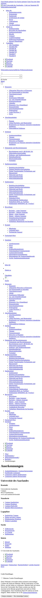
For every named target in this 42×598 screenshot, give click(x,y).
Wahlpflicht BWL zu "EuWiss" (19, 202)
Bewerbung (8, 207)
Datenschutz (13, 565)
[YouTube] (8, 61)
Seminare (8, 132)
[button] (4, 79)
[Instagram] (9, 64)
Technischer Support (15, 232)
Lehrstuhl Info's (14, 230)
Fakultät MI (13, 50)
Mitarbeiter (12, 228)
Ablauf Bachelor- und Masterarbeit (20, 123)
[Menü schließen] (2, 83)
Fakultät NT (13, 52)
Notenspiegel (13, 110)
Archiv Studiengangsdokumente (19, 258)
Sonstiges (8, 240)
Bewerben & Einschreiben (17, 30)
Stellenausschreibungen (16, 39)
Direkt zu (9, 27)
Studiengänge (9, 182)
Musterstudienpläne (15, 159)
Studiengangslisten (11, 164)
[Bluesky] (8, 63)
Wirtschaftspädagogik (16, 178)
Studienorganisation (15, 32)
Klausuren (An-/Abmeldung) (18, 105)
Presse (11, 19)
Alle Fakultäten (14, 45)
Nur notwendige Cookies (21, 596)
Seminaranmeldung (15, 135)
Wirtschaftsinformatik (16, 176)
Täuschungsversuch (15, 94)
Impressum (4, 565)
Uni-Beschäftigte (14, 25)
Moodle (11, 34)
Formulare (12, 160)
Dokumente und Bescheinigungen (16, 148)
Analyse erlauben (7, 596)
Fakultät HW (13, 47)
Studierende (13, 16)
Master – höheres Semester (17, 216)
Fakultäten (9, 43)
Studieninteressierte (15, 12)
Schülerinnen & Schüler (16, 18)
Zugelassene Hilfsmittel (16, 98)
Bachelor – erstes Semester (17, 210)
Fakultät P (12, 54)
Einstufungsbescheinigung (17, 218)
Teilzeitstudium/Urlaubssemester (19, 251)
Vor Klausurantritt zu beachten (19, 92)
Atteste (11, 96)
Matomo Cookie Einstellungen (13, 578)
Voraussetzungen (14, 139)
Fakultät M (12, 48)
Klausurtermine (14, 107)
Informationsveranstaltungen (18, 254)
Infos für (9, 10)
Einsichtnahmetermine (16, 108)
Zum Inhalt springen (7, 2)
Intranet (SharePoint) (15, 41)
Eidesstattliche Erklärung (17, 128)
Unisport (12, 36)
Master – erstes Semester (17, 214)
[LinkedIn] (8, 66)
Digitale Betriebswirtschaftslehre (19, 169)
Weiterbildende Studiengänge (18, 200)
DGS (2, 567)
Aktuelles (12, 103)
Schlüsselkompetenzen (16, 249)
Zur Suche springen (20, 2)
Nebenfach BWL (14, 198)
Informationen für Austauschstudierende (22, 256)
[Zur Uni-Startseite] (19, 5)
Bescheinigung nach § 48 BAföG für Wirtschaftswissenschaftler (21, 152)
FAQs (11, 114)
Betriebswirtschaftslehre (16, 167)
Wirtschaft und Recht (16, 175)
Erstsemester (13, 14)
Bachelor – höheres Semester (18, 212)
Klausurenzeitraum (15, 101)
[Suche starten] (21, 75)
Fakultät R (12, 56)
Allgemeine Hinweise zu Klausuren (20, 90)
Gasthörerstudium (14, 38)
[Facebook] (9, 59)
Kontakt (7, 225)
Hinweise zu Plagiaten (16, 141)
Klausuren (8, 87)
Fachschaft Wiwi (10, 235)
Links (11, 247)
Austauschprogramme (16, 253)
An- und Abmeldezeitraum (17, 99)
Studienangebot (14, 28)
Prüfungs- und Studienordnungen (19, 155)
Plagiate (11, 121)
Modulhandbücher (15, 157)
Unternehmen (13, 21)
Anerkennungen (14, 243)
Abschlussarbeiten (11, 117)
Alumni (11, 23)
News (11, 245)
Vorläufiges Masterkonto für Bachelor (21, 221)
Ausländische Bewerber (16, 220)
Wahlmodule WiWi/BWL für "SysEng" (21, 203)
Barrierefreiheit (23, 565)
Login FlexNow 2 (15, 112)
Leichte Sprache (34, 565)
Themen (11, 137)
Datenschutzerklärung (30, 592)
